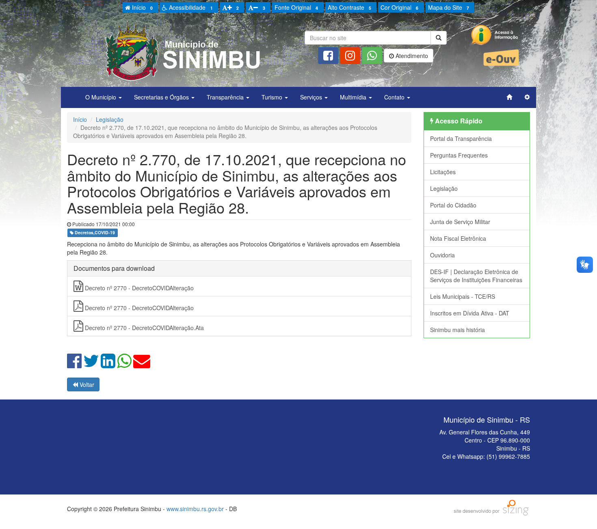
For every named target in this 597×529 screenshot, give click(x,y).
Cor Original (399, 7)
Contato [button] (395, 97)
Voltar (86, 384)
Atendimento (411, 56)
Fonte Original (296, 7)
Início (141, 7)
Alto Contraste (349, 7)
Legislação (109, 119)
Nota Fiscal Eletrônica (458, 238)
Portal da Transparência (461, 138)
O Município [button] (101, 97)
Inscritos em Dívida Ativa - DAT (469, 313)
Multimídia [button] (354, 97)
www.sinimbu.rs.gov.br (195, 509)
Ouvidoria (442, 255)
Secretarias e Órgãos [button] (162, 97)
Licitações (443, 172)
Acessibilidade (189, 7)
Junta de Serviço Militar (460, 222)
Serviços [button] (312, 97)
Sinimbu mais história (457, 330)
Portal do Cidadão (453, 205)
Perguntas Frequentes (459, 155)
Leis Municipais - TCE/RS (462, 296)
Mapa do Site (448, 7)
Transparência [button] (226, 97)
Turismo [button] (273, 97)
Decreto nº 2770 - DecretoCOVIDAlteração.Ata (143, 328)
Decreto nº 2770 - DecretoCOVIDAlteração (138, 288)
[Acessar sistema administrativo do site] (527, 97)
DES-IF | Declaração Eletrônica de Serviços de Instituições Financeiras (476, 276)
